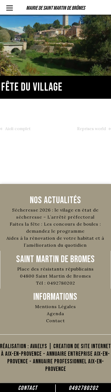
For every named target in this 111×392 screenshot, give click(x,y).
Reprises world (91, 128)
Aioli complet (18, 128)
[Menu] (9, 7)
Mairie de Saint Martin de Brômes (55, 8)
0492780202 (83, 388)
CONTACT (27, 388)
